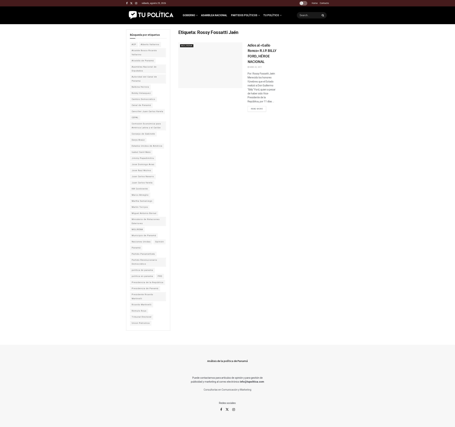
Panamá (136, 248)
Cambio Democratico (143, 99)
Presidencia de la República (147, 282)
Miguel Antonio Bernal (144, 213)
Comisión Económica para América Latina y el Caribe (146, 126)
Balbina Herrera (140, 87)
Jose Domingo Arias (143, 164)
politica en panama (142, 276)
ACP (134, 44)
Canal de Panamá (141, 105)
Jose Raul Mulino (141, 170)
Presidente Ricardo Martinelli (142, 296)
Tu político (271, 15)
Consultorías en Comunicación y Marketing (227, 389)
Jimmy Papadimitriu (143, 158)
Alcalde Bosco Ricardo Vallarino (144, 52)
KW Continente (140, 189)
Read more (258, 108)
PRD (160, 276)
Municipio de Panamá (144, 235)
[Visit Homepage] (151, 15)
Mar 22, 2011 (255, 67)
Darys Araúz (138, 140)
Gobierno (189, 15)
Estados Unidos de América (147, 146)
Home (315, 3)
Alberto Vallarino (150, 44)
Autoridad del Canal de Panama (144, 79)
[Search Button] (323, 15)
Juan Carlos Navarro (143, 176)
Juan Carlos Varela (142, 183)
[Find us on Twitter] (131, 3)
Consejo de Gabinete (143, 134)
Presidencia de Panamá (145, 288)
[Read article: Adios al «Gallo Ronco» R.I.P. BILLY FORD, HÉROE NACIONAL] (210, 65)
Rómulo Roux (139, 311)
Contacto (324, 3)
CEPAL (135, 117)
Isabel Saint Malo (141, 152)
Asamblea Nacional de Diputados (144, 69)
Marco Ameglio (140, 195)
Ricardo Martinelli (141, 305)
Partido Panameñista (143, 254)
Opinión (159, 242)
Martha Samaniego (142, 201)
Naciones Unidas (141, 242)
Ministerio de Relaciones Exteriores (146, 221)
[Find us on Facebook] (127, 3)
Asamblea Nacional (214, 15)
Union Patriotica (141, 323)
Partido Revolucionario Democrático (144, 262)
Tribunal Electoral (141, 317)
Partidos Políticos (244, 15)
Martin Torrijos (140, 207)
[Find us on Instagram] (136, 3)
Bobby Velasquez (141, 93)
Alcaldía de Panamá (143, 61)
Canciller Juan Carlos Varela (147, 111)
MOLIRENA (186, 46)
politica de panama (142, 270)
